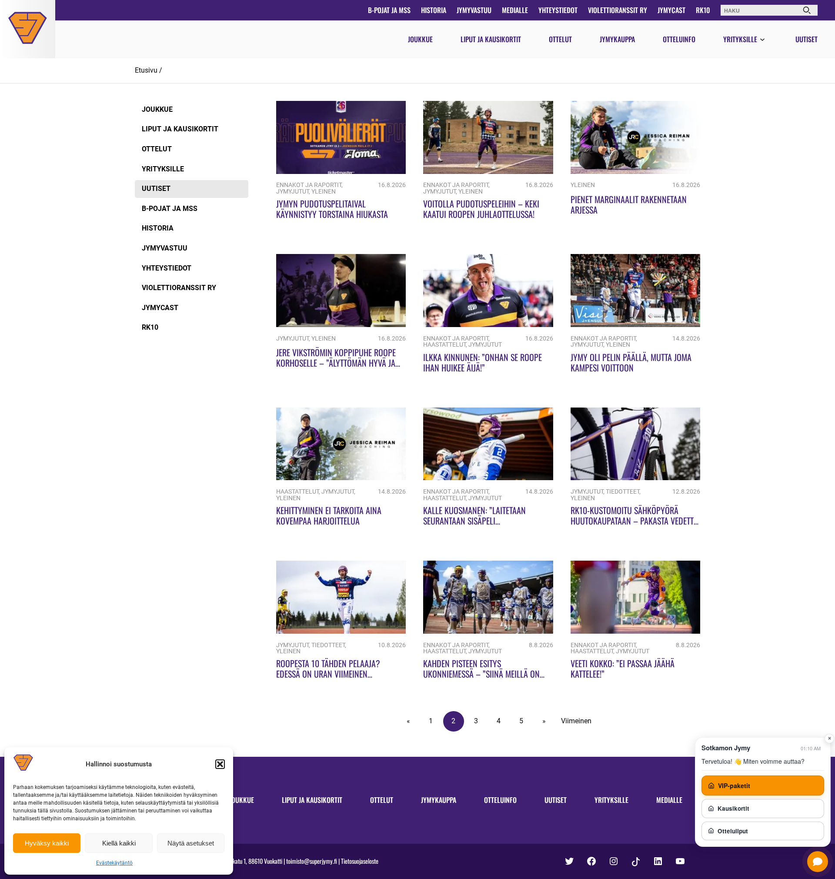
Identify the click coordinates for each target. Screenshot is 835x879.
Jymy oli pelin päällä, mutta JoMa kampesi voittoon (631, 362)
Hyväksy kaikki (47, 843)
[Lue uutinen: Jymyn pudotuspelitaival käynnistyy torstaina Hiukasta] (341, 171)
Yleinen (323, 191)
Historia (433, 10)
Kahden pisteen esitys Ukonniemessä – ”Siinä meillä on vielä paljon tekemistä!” (481, 674)
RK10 (703, 10)
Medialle (515, 10)
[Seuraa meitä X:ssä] (569, 861)
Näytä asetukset (190, 843)
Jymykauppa (617, 39)
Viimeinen (576, 721)
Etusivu (146, 70)
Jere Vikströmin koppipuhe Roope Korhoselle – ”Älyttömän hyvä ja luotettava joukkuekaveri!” (336, 363)
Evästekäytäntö (114, 863)
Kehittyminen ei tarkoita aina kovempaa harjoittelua (328, 515)
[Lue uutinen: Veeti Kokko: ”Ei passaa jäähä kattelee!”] (635, 631)
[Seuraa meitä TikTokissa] (635, 861)
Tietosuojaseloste (359, 861)
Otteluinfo (679, 39)
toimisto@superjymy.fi (311, 861)
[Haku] (807, 10)
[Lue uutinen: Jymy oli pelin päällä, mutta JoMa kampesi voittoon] (635, 325)
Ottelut (560, 39)
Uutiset (806, 39)
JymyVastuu (474, 10)
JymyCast (671, 10)
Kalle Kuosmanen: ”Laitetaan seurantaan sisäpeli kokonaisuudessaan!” (474, 521)
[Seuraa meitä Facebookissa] (591, 861)
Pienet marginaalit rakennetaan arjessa (629, 204)
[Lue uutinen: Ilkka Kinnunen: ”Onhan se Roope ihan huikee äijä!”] (488, 325)
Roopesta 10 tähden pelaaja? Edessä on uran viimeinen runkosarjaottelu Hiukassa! (328, 674)
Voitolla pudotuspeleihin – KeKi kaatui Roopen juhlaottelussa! (481, 209)
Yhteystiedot (558, 10)
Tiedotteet (622, 491)
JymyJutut (292, 191)
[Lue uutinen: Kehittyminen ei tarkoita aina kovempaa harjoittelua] (341, 478)
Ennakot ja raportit (308, 185)
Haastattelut (444, 344)
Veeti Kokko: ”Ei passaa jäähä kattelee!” (623, 668)
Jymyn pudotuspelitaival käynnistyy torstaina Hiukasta (332, 209)
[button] (220, 764)
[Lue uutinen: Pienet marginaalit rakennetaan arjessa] (635, 171)
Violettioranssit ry (617, 10)
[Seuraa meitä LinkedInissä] (658, 861)
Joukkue (420, 39)
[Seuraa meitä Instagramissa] (613, 861)
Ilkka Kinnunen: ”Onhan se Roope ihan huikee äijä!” (482, 362)
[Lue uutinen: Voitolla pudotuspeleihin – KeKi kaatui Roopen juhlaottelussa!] (488, 171)
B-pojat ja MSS (389, 10)
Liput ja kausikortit (491, 39)
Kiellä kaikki (119, 843)
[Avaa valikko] (762, 40)
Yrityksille (740, 39)
